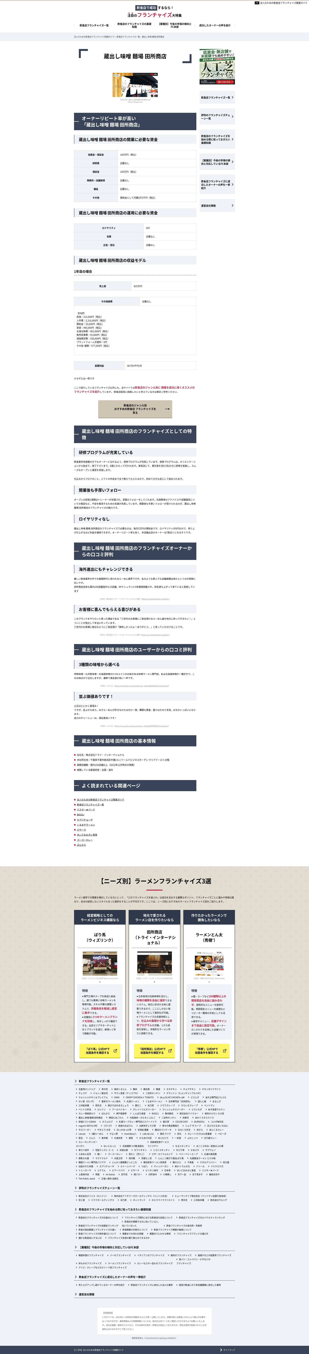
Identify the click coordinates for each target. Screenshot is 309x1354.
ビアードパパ (118, 1170)
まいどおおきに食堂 (87, 834)
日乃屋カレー (210, 1137)
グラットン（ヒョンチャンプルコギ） (184, 1093)
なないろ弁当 (184, 1129)
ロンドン (101, 1109)
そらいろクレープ (189, 1105)
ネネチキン (171, 1089)
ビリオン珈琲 (151, 1170)
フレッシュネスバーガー (173, 1109)
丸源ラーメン (133, 1101)
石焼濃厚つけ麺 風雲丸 (133, 1145)
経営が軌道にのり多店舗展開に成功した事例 (200, 1284)
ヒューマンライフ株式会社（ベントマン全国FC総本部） (201, 1195)
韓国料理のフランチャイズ (91, 1255)
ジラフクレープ (167, 1105)
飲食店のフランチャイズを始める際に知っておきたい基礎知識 (215, 139)
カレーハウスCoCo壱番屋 (200, 1133)
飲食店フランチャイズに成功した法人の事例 (152, 1284)
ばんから (81, 844)
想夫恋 (98, 1105)
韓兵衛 (146, 1089)
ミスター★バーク (86, 809)
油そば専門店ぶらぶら (215, 1097)
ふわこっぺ (192, 1137)
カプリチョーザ (85, 819)
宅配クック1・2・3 (104, 1149)
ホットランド (139, 1199)
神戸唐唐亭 (121, 1113)
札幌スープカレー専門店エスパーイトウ (138, 1121)
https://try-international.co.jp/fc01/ (155, 599)
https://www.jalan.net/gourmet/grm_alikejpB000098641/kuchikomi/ (141, 686)
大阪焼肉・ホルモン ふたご (142, 1117)
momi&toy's (130, 1133)
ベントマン (209, 1105)
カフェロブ (107, 1121)
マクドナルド (101, 1158)
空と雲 (82, 1199)
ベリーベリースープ (188, 1153)
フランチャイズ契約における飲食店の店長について (149, 1217)
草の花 (105, 1089)
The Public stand (87, 1178)
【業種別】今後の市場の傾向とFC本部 (175, 25)
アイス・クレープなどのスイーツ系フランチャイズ (103, 1267)
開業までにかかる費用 (160, 1233)
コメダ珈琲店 (217, 1121)
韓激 (158, 1089)
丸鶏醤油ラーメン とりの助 (202, 1158)
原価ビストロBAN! (87, 1121)
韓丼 (135, 1089)
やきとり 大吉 (103, 1129)
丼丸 (179, 1133)
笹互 (81, 1137)
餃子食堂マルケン (216, 1109)
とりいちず (197, 1109)
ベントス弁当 (85, 1109)
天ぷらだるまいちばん (217, 1125)
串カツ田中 (84, 1149)
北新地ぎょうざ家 (147, 1125)
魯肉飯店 (169, 1113)
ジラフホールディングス (102, 1199)
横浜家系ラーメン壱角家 (154, 1162)
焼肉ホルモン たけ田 (214, 1113)
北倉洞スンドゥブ (87, 1089)
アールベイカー (119, 1109)
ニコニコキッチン (161, 1149)
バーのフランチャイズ (120, 1255)
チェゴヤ (83, 1093)
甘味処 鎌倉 (143, 1129)
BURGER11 (199, 1121)
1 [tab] (100, 982)
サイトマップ (229, 1350)
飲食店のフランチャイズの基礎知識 (134, 25)
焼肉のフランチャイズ (181, 1255)
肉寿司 (186, 1117)
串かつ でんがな (182, 1166)
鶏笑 (131, 1137)
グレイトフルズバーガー (144, 1109)
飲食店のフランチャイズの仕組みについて (98, 1217)
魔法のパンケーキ (163, 1129)
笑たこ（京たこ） (137, 1153)
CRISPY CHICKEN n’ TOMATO (140, 1097)
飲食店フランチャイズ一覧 (94, 25)
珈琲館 (132, 1158)
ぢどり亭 (180, 1149)
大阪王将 (118, 1158)
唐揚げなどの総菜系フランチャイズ (214, 1255)
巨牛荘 (124, 1174)
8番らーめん (97, 1133)
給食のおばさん (125, 1125)
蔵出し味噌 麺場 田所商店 (91, 1117)
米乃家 (151, 1105)
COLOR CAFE (181, 1121)
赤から (200, 1129)
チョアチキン (189, 1089)
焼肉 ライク (165, 1133)
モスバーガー (85, 1129)
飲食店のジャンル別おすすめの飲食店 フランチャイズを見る (135, 408)
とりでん (101, 1170)
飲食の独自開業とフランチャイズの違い (97, 1229)
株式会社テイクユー (189, 1113)
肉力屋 (226, 1162)
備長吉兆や (214, 1174)
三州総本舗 (84, 1105)
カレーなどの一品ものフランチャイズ (155, 1263)
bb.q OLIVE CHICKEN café (172, 1097)
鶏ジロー (138, 1174)
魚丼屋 (105, 1137)
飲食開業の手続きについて (135, 1229)
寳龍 (97, 1174)
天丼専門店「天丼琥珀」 (180, 1101)
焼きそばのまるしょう (118, 1105)
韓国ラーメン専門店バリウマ (92, 1162)
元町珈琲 (152, 1174)
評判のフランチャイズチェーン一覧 (215, 116)
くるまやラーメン (86, 824)
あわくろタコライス (204, 1117)
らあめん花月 (85, 1153)
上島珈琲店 (84, 1174)
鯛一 (99, 1153)
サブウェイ (210, 1149)
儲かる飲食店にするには (90, 1237)
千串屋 (190, 1162)
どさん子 (195, 1097)
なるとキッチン (182, 1145)
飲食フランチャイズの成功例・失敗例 (184, 1225)
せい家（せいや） (87, 1101)
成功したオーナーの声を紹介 (215, 25)
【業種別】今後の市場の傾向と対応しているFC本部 (215, 162)
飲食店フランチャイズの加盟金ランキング (98, 1225)
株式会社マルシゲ (218, 1199)
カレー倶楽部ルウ (87, 1113)
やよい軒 (114, 1133)
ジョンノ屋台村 (100, 1093)
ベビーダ (222, 1133)
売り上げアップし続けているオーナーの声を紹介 (102, 1284)
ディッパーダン (161, 1166)
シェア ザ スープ (193, 1125)
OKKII (117, 1097)
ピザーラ (81, 829)
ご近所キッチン (152, 1093)
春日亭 (166, 1121)
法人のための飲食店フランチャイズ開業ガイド (283, 2)
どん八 (92, 1137)
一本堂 (178, 1137)
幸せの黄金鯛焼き (170, 1125)
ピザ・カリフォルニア (162, 1153)
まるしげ (216, 1101)
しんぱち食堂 (139, 1113)
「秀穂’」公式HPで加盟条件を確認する (206, 1050)
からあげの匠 (145, 1137)
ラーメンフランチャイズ (119, 1263)
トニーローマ (85, 1170)
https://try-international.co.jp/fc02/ (155, 635)
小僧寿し (167, 1174)
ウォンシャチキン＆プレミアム (93, 1097)
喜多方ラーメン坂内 (111, 1101)
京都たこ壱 (146, 1158)
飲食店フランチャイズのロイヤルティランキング (202, 1217)
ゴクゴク (108, 1125)
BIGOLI (80, 814)
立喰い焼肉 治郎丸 (109, 1178)
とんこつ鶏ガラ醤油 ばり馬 (171, 1158)
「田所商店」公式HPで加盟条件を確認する (152, 1050)
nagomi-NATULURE (88, 1125)
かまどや (195, 1149)
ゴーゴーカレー (85, 839)
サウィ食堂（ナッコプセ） (126, 1093)
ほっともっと (110, 1145)
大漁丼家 (118, 1137)
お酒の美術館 (210, 1153)
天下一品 (182, 1174)
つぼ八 (144, 1166)
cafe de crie (148, 1133)
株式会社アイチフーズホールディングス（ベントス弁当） (141, 1195)
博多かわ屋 (84, 1158)
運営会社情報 (208, 205)
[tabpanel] (100, 965)
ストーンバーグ (127, 1166)
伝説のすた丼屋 (86, 1166)
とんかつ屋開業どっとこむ (124, 1162)
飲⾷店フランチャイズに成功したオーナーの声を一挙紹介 (215, 185)
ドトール (200, 1166)
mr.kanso (110, 1174)
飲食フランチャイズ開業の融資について (173, 1229)
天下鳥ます (197, 1174)
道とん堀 (202, 1101)
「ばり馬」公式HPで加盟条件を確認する (97, 1050)
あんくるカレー (216, 1129)
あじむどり (163, 1137)
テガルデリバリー (208, 1162)
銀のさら (177, 1162)
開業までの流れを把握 (132, 1233)
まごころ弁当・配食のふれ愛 (209, 1145)
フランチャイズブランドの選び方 (192, 1233)
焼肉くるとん (120, 1089)
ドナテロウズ (217, 1166)
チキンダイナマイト (211, 1089)
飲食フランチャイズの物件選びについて (97, 1233)
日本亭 (167, 1170)
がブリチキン (140, 1149)
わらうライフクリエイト (163, 1199)
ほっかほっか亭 (124, 1129)
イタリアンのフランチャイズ (150, 1255)
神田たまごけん (116, 1117)
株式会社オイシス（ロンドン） (93, 1195)
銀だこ (138, 1105)
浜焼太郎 (124, 1149)
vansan (82, 1133)
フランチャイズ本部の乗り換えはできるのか (129, 1237)
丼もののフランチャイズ (90, 1263)
